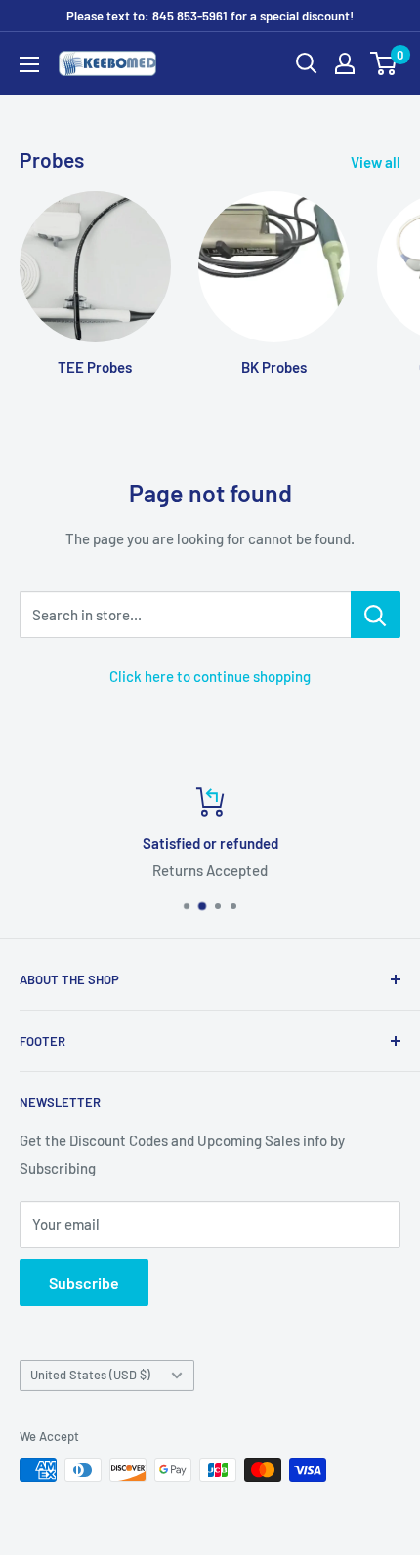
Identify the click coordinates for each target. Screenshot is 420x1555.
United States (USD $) (90, 1374)
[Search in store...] (375, 614)
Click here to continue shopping (210, 676)
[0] (384, 63)
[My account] (345, 63)
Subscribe (84, 1282)
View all (375, 162)
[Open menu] (29, 64)
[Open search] (306, 63)
